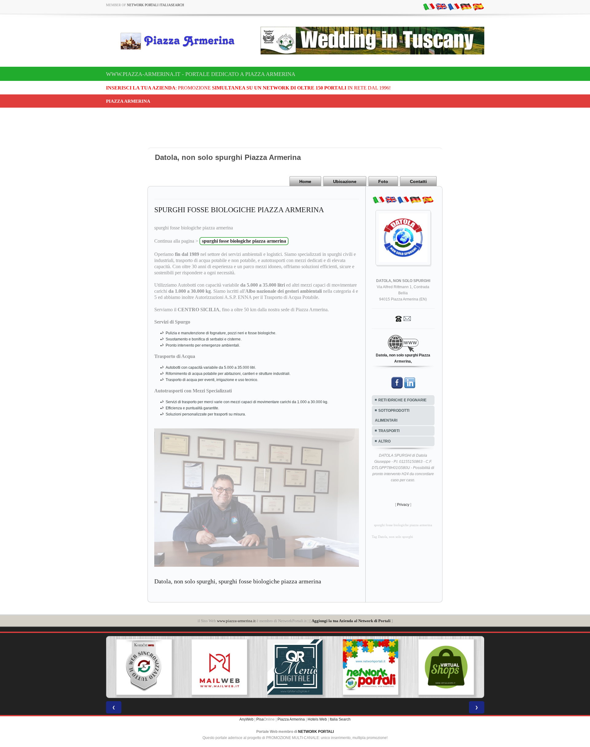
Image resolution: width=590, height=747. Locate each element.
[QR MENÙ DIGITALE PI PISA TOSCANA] (240, 667)
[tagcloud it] (429, 6)
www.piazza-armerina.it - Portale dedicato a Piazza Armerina (200, 74)
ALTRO (384, 441)
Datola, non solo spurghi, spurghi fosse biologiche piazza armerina (237, 581)
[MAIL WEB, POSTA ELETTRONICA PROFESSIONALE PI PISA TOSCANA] (164, 667)
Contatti (418, 181)
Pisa (260, 719)
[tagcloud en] (441, 6)
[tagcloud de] (466, 6)
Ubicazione (344, 181)
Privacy (403, 505)
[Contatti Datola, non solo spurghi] (403, 318)
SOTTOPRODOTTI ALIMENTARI (392, 415)
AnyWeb (246, 719)
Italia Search (340, 719)
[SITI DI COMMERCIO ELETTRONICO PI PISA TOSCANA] (391, 667)
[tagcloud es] (478, 6)
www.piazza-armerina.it (236, 620)
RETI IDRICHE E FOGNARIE (402, 400)
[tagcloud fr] (453, 6)
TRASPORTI (388, 431)
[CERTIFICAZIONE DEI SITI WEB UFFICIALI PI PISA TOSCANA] (466, 667)
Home (305, 181)
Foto (383, 181)
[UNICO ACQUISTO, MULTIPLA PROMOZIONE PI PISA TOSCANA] (315, 667)
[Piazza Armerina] (180, 41)
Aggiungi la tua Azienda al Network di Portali (351, 620)
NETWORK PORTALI (316, 731)
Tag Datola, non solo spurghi (392, 536)
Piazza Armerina (291, 719)
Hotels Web (317, 719)
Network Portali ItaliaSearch (155, 5)
